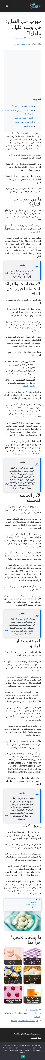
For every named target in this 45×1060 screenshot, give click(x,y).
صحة (30, 38)
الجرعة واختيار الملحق (23, 122)
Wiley (34, 907)
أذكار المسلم (35, 1037)
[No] (42, 1051)
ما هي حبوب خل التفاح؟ (22, 106)
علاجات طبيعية (20, 38)
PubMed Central (30, 905)
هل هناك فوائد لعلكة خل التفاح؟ (24, 1020)
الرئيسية (37, 38)
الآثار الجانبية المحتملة (23, 118)
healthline (32, 902)
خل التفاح (31, 155)
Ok (23, 1056)
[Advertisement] (22, 74)
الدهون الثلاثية (28, 386)
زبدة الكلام (28, 126)
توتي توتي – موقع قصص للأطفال (27, 1033)
